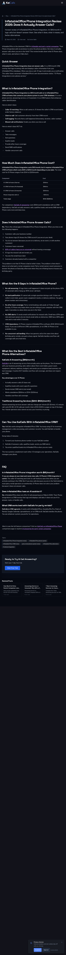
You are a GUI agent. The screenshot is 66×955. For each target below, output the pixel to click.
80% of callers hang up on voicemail (18, 249)
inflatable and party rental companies (45, 46)
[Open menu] (62, 3)
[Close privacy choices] (62, 942)
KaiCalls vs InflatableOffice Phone (49, 526)
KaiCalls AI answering (21, 205)
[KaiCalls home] (8, 3)
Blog (7, 16)
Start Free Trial (12, 568)
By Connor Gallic (32, 39)
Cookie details (54, 950)
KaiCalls (5, 363)
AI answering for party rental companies (36, 529)
